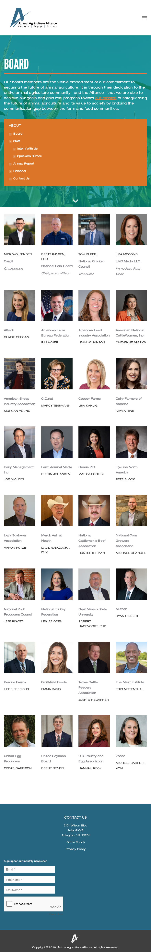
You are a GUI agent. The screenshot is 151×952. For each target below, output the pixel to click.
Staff (16, 141)
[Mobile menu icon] (144, 17)
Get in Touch (75, 842)
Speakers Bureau (29, 156)
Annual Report (23, 164)
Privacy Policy (76, 849)
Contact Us (21, 178)
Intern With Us (27, 149)
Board (17, 134)
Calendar (19, 171)
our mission (106, 98)
